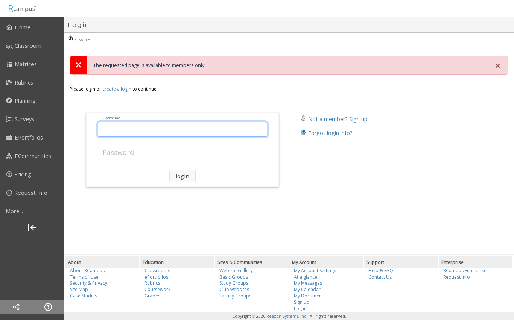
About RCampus (87, 270)
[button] (334, 118)
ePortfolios (156, 277)
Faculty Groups (235, 296)
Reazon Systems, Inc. (286, 316)
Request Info (456, 277)
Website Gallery (236, 270)
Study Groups (233, 283)
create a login (116, 89)
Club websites (234, 289)
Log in (300, 308)
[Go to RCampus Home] (22, 8)
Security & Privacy (88, 283)
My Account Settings (315, 270)
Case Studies (83, 296)
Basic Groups (233, 277)
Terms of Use (84, 277)
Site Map (79, 289)
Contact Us (380, 277)
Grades (152, 296)
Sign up (301, 302)
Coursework (157, 289)
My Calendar (307, 289)
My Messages (308, 283)
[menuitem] (32, 27)
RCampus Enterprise (465, 270)
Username (111, 117)
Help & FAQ (380, 270)
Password (118, 152)
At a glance (305, 277)
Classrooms (157, 270)
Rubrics (152, 283)
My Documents (309, 296)
